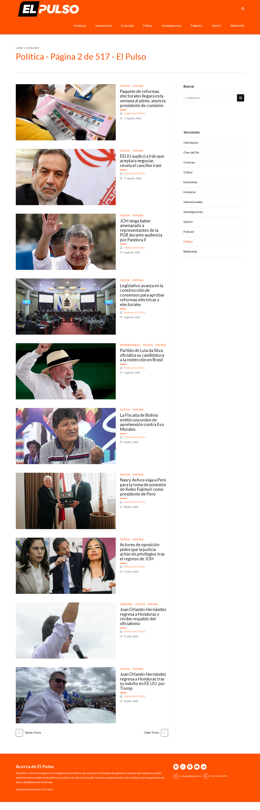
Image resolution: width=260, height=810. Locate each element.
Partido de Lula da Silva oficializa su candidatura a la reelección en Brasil (142, 355)
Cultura (187, 172)
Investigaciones (171, 25)
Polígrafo (196, 25)
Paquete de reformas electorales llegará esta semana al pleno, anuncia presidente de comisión (142, 98)
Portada (138, 86)
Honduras (80, 25)
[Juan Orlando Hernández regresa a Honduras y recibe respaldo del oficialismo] (66, 630)
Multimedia (237, 25)
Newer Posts (33, 732)
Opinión (216, 25)
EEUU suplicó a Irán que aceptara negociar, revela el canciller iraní (142, 161)
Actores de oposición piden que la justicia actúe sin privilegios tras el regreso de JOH (142, 551)
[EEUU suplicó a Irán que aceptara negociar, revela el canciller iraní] (66, 177)
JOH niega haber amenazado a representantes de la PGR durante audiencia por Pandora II (141, 230)
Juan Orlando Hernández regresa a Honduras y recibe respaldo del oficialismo (143, 616)
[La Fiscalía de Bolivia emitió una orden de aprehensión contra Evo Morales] (66, 436)
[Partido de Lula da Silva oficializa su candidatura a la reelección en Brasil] (66, 371)
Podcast (188, 231)
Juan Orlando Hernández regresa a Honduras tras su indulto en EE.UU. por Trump (143, 681)
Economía (127, 25)
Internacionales (130, 345)
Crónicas (189, 162)
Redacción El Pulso (134, 113)
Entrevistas (190, 182)
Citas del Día (191, 152)
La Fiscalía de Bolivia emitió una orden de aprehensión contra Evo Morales (142, 422)
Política (147, 25)
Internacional (103, 25)
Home (19, 48)
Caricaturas (190, 142)
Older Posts (151, 732)
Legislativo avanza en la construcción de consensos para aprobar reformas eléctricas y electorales (142, 295)
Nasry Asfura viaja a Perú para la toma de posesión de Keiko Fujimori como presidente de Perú (143, 487)
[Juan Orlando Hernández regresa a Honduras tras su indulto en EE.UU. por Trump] (66, 695)
